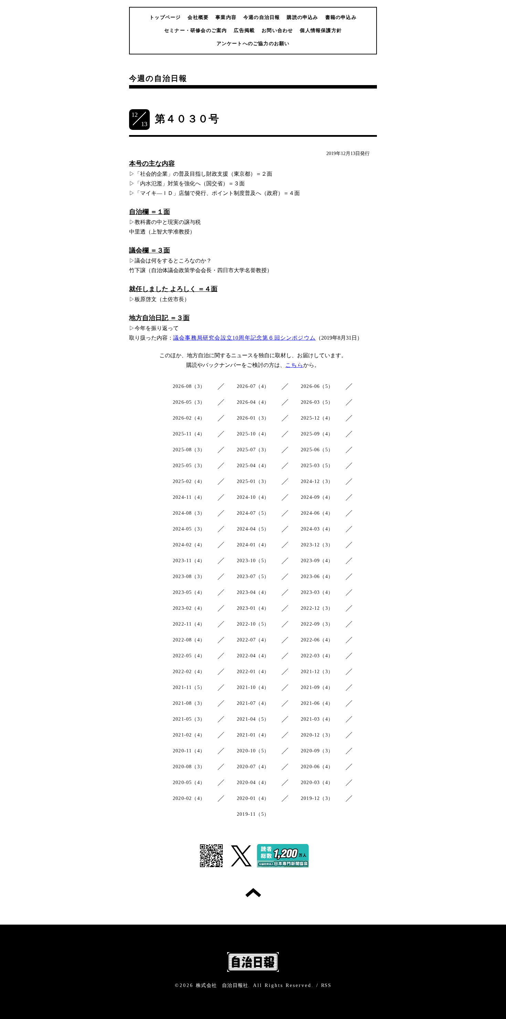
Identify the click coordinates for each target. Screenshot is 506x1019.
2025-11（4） (189, 433)
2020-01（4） (253, 798)
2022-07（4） (253, 639)
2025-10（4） (253, 433)
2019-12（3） (317, 798)
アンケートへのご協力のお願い (253, 43)
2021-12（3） (317, 671)
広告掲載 (244, 30)
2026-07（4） (253, 386)
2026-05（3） (189, 402)
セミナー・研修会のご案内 (195, 30)
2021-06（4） (317, 703)
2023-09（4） (317, 560)
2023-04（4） (253, 592)
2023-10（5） (253, 560)
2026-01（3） (253, 418)
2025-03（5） (317, 465)
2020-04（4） (253, 782)
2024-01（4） (253, 544)
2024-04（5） (253, 529)
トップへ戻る (253, 892)
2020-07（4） (253, 766)
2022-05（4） (189, 655)
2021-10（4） (253, 687)
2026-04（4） (253, 402)
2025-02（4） (189, 481)
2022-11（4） (189, 624)
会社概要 (198, 17)
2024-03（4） (317, 529)
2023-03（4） (317, 592)
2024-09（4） (317, 497)
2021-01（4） (253, 735)
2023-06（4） (317, 576)
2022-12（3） (317, 608)
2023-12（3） (317, 544)
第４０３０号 (187, 118)
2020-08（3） (189, 766)
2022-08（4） (189, 639)
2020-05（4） (189, 782)
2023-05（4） (189, 592)
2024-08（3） (189, 513)
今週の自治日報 (261, 17)
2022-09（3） (317, 624)
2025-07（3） (253, 449)
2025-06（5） (317, 449)
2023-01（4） (253, 608)
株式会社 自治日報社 (222, 985)
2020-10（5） (253, 750)
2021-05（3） (189, 719)
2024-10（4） (253, 497)
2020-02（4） (189, 798)
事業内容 (225, 17)
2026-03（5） (317, 402)
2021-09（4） (317, 687)
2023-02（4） (189, 608)
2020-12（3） (317, 735)
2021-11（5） (189, 687)
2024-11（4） (189, 497)
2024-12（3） (317, 481)
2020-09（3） (317, 750)
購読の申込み (302, 17)
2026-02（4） (189, 418)
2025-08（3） (189, 449)
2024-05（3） (189, 529)
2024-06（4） (317, 513)
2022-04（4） (253, 655)
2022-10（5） (253, 624)
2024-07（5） (253, 513)
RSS (326, 985)
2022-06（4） (317, 639)
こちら (294, 365)
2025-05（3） (189, 465)
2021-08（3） (189, 703)
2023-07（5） (253, 576)
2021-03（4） (317, 719)
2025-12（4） (317, 418)
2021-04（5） (253, 719)
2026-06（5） (317, 386)
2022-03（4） (317, 655)
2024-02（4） (189, 544)
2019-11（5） (253, 814)
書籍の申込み (341, 17)
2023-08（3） (189, 576)
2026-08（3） (189, 386)
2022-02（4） (189, 671)
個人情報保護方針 (321, 30)
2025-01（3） (253, 481)
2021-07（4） (253, 703)
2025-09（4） (317, 433)
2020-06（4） (317, 766)
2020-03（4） (317, 782)
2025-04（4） (253, 465)
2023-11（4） (189, 560)
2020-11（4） (189, 750)
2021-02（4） (189, 735)
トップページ (165, 17)
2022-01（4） (253, 671)
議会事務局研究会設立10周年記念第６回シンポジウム (244, 338)
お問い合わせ (277, 30)
